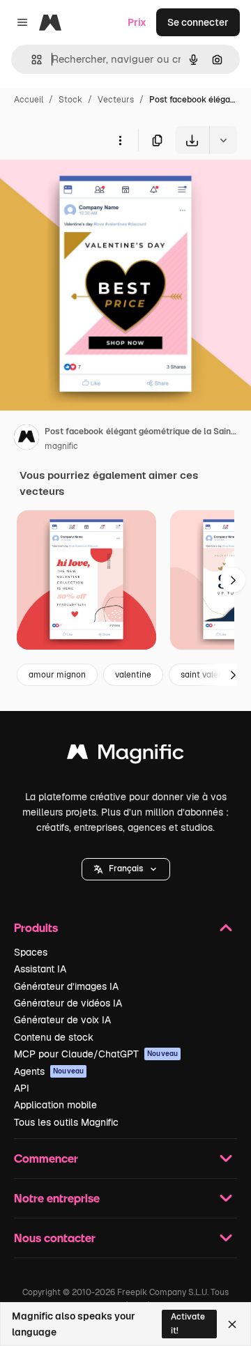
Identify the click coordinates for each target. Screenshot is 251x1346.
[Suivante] (232, 580)
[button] (126, 869)
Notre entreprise (57, 1198)
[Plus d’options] (120, 140)
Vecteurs (116, 99)
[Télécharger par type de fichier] (223, 140)
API (21, 1088)
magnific (61, 446)
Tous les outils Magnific (66, 1122)
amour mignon (57, 674)
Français (126, 868)
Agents (49, 1071)
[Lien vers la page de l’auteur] (26, 439)
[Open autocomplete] (31, 59)
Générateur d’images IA (66, 986)
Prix (137, 22)
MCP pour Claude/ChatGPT (96, 1054)
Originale (92, 186)
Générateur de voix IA (62, 1020)
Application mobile (55, 1105)
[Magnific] (125, 755)
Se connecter (198, 22)
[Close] (232, 1324)
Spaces (30, 952)
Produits (36, 927)
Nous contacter (55, 1237)
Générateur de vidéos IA (68, 1003)
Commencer (46, 1158)
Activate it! (188, 1323)
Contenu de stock (53, 1037)
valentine (133, 674)
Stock (70, 99)
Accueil (28, 99)
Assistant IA (40, 969)
